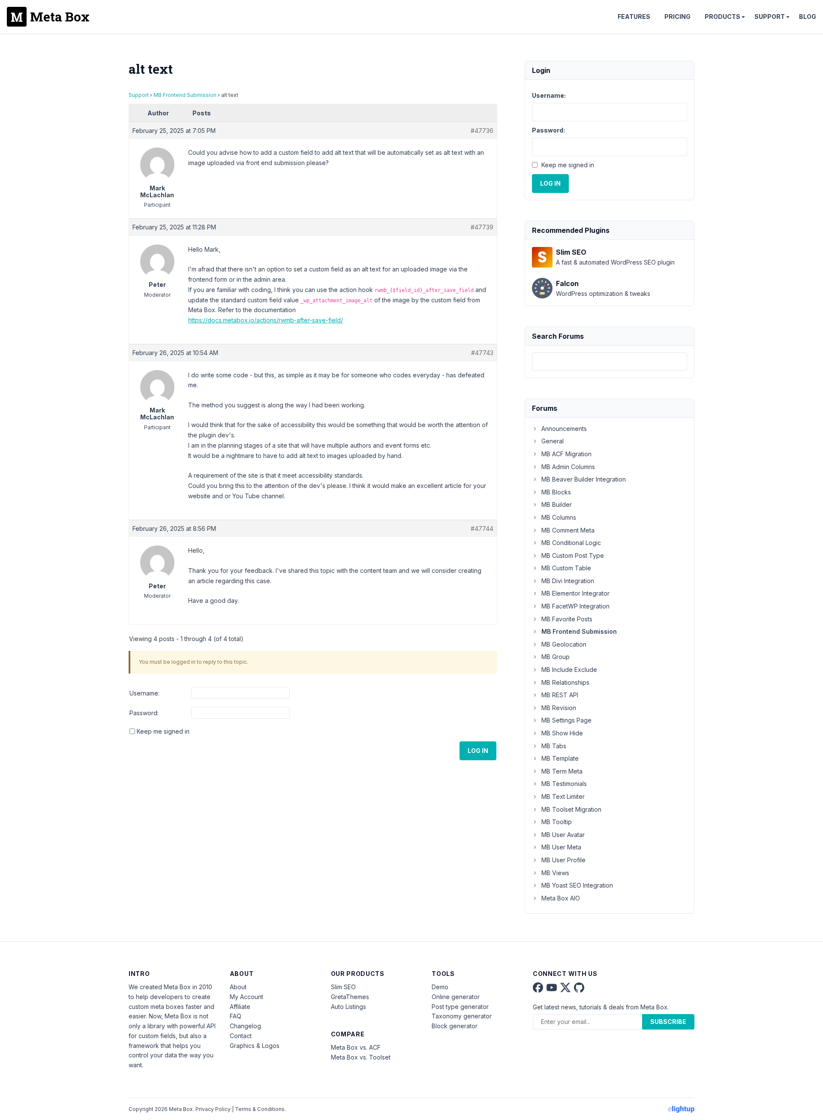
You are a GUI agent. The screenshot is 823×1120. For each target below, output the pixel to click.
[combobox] (609, 361)
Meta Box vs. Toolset (360, 1057)
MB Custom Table (566, 568)
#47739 (482, 227)
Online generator (456, 996)
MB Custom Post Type (572, 555)
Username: (144, 693)
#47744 (482, 528)
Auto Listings (348, 1006)
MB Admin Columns (568, 466)
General (552, 441)
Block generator (455, 1026)
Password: (144, 713)
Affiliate (240, 1006)
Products (722, 16)
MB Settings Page (566, 720)
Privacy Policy (213, 1109)
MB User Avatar (563, 834)
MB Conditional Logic (571, 542)
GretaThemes (350, 996)
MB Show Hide (562, 733)
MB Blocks (556, 492)
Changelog (245, 1026)
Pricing (677, 16)
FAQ (235, 1016)
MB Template (560, 758)
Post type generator (460, 1006)
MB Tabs (553, 746)
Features (634, 16)
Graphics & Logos (254, 1045)
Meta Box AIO (560, 898)
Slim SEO (343, 987)
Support (769, 16)
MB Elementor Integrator (575, 593)
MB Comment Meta (568, 530)
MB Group (555, 656)
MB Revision (558, 707)
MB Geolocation (563, 644)
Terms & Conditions (260, 1109)
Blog (807, 16)
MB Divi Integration (567, 580)
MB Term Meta (562, 771)
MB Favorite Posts (566, 619)
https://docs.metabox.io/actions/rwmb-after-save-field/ (265, 320)
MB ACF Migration (566, 454)
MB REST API (559, 694)
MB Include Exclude (569, 669)
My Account (246, 996)
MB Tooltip (556, 821)
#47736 (482, 130)
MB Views (555, 872)
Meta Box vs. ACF (356, 1047)
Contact (241, 1035)
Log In (478, 750)
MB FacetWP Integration (575, 606)
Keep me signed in (163, 731)
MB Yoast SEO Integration (577, 885)
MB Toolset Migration (571, 809)
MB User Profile (563, 860)
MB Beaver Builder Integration (583, 479)
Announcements (564, 428)
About (238, 987)
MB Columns (558, 517)
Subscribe (668, 1021)
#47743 (482, 352)
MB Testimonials (564, 783)
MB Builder (556, 504)
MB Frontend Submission (184, 95)
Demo (440, 987)
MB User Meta (561, 847)
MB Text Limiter (563, 796)
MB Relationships (565, 682)
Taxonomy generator (462, 1016)
